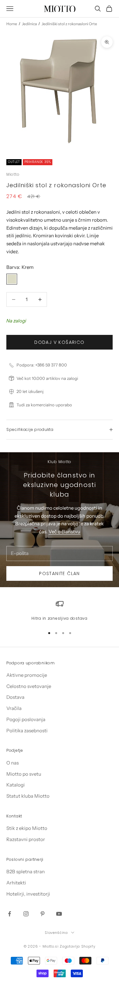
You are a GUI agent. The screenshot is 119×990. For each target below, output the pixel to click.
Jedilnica (29, 23)
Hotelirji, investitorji (28, 894)
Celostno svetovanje (28, 686)
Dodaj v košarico (59, 342)
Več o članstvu (64, 531)
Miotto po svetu (23, 774)
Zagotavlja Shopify (77, 946)
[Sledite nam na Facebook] (9, 914)
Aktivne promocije (26, 675)
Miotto (12, 174)
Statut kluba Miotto (28, 796)
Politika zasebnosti (27, 731)
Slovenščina (56, 932)
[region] (59, 611)
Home (11, 23)
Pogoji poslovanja (25, 719)
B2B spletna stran (25, 871)
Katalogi (15, 785)
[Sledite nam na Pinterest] (42, 914)
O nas (12, 763)
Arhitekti (16, 883)
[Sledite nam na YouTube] (59, 914)
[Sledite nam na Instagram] (26, 914)
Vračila (14, 708)
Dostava (15, 697)
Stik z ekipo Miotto (26, 828)
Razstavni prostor (25, 839)
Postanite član (59, 573)
